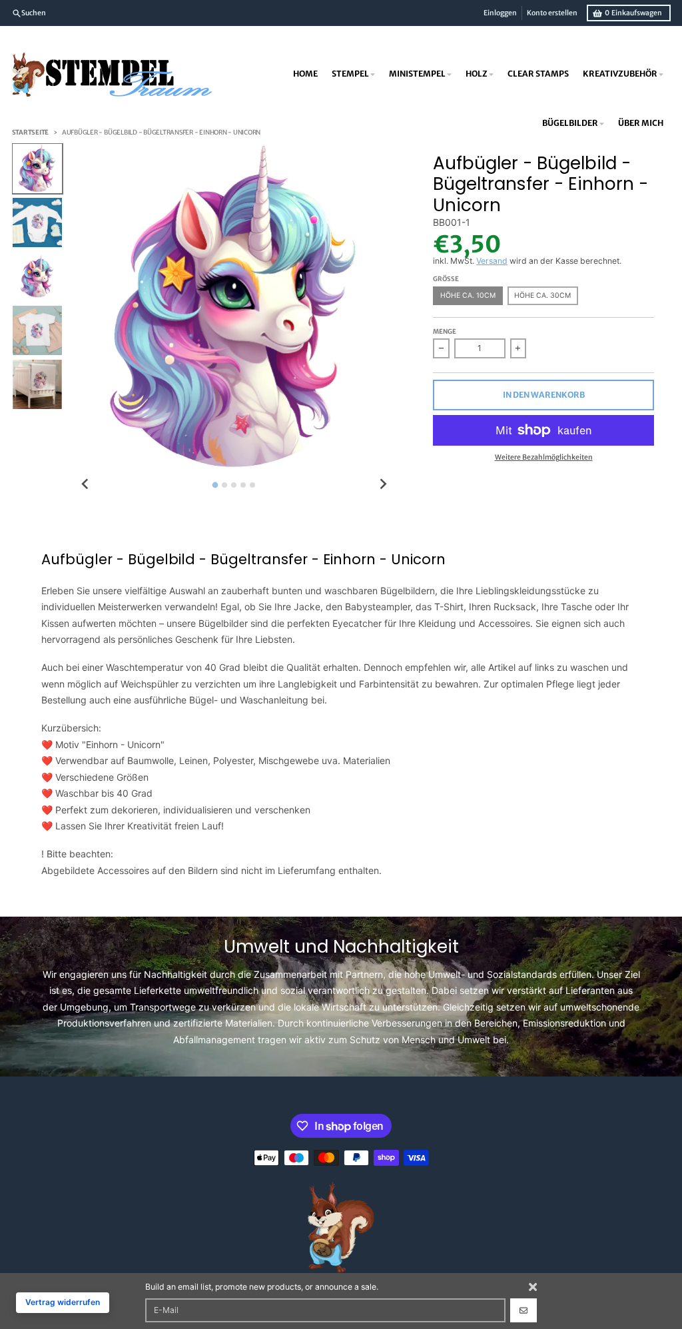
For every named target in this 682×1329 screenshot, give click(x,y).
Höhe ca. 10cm (468, 295)
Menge (444, 332)
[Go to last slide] (85, 484)
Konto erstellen (552, 13)
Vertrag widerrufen (62, 1302)
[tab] (215, 485)
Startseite (30, 133)
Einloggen (500, 13)
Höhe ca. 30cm (542, 295)
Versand (492, 261)
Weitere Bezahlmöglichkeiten (544, 457)
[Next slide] (383, 484)
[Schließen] (533, 1287)
